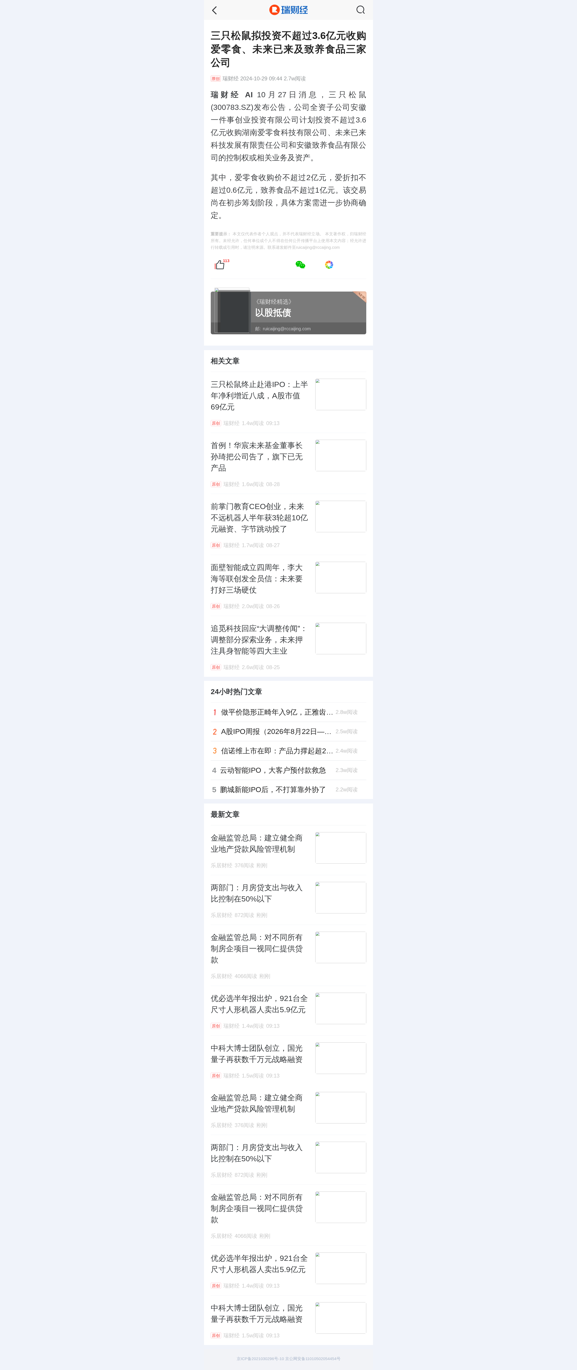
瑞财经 (230, 79)
